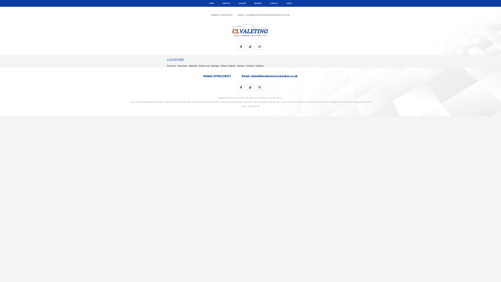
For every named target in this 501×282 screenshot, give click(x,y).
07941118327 (226, 15)
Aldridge (215, 66)
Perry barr (171, 66)
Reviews (258, 3)
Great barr (182, 66)
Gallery (242, 3)
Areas (289, 3)
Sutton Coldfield (228, 66)
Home (211, 3)
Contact (274, 3)
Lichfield (250, 66)
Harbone (259, 66)
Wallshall (193, 66)
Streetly (240, 66)
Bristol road (204, 66)
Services (226, 3)
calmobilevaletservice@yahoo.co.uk (267, 15)
